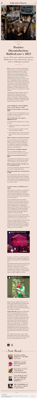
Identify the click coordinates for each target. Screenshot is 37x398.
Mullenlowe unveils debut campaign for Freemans (20, 363)
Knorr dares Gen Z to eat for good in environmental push (20, 370)
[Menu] (2, 3)
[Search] (35, 3)
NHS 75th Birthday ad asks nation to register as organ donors (21, 386)
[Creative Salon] (18, 3)
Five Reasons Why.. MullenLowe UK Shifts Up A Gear (21, 356)
